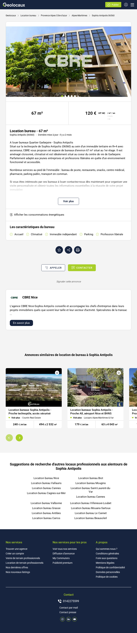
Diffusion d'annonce (64, 553)
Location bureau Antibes (46, 513)
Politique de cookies (107, 576)
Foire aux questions (106, 558)
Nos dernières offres (17, 567)
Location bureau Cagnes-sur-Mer (46, 493)
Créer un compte (15, 553)
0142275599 (71, 601)
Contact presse (67, 612)
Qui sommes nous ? (106, 548)
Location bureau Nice (46, 478)
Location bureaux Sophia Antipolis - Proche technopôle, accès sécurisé (30, 411)
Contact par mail (68, 607)
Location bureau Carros (46, 518)
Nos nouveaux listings (18, 572)
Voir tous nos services (65, 548)
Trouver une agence (16, 548)
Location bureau (28, 15)
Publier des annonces (116, 5)
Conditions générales (107, 553)
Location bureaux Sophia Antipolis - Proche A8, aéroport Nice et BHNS (91, 411)
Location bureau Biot (90, 478)
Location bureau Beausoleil (90, 518)
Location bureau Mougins (90, 483)
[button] (9, 437)
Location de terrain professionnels (24, 562)
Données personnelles (108, 572)
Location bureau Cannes (46, 488)
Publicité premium (62, 562)
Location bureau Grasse (46, 508)
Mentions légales (105, 562)
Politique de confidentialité (110, 567)
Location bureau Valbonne (46, 503)
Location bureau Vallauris (46, 483)
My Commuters (61, 558)
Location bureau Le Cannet (91, 513)
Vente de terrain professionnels (23, 558)
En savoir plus (21, 323)
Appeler (56, 267)
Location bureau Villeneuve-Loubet (90, 503)
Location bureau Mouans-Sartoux (90, 508)
